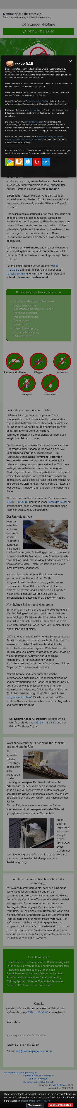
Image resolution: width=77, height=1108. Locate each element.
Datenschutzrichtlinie (35, 101)
